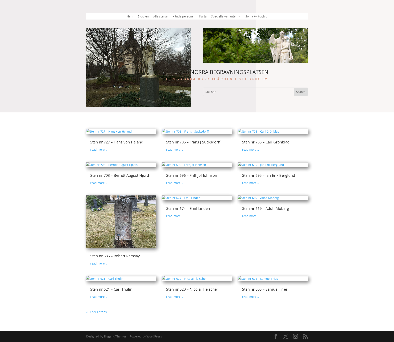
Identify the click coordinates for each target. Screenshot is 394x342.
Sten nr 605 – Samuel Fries (265, 289)
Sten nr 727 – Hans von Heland (116, 142)
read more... (98, 149)
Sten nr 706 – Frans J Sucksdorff (193, 142)
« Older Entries (96, 312)
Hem (130, 16)
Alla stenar (160, 16)
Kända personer (184, 16)
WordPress (154, 336)
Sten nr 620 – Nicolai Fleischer (192, 289)
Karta (203, 16)
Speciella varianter (224, 16)
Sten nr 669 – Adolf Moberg (265, 208)
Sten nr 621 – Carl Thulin (111, 289)
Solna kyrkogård (256, 16)
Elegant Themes (115, 336)
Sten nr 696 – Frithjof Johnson (191, 175)
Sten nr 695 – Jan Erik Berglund (268, 175)
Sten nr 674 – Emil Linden (188, 208)
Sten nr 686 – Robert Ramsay (115, 255)
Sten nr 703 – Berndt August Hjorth (120, 175)
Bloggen (143, 16)
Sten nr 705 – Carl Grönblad (266, 142)
